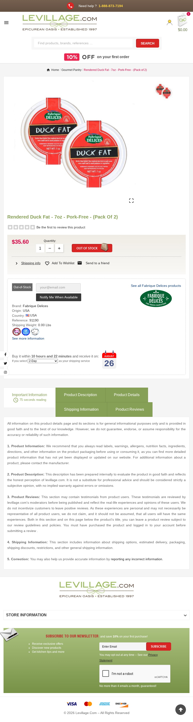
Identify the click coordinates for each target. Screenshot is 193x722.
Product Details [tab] (127, 395)
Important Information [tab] (29, 398)
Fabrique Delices (35, 306)
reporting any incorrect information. (137, 559)
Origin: (17, 310)
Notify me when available (59, 297)
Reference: (20, 320)
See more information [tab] (28, 338)
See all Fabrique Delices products (156, 286)
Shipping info (27, 263)
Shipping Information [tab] (81, 409)
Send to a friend (93, 263)
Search (147, 43)
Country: (19, 315)
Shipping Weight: (25, 325)
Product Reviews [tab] (130, 409)
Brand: (17, 306)
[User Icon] (169, 22)
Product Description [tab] (80, 395)
